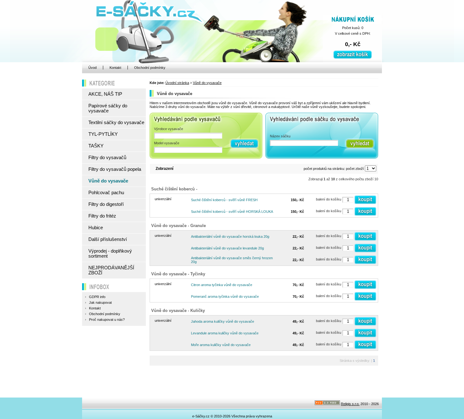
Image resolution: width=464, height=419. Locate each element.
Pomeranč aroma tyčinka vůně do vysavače (225, 296)
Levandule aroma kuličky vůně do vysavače (225, 333)
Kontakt (115, 67)
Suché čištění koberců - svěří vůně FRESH (224, 200)
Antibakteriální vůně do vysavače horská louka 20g (230, 236)
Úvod (92, 67)
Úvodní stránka (177, 83)
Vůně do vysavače (207, 83)
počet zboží (355, 169)
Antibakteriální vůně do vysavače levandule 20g (227, 248)
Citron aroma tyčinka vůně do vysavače (221, 285)
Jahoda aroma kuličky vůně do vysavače (222, 321)
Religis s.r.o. (350, 404)
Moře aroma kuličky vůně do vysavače (221, 345)
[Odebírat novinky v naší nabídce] (327, 404)
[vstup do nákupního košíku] (352, 57)
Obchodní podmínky (149, 67)
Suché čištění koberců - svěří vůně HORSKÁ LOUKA (232, 211)
